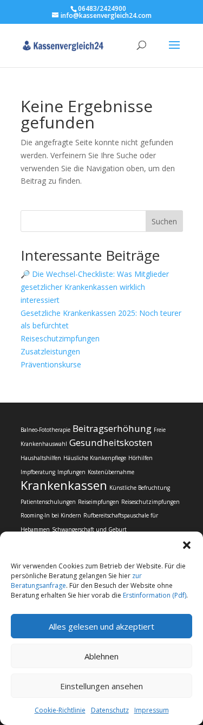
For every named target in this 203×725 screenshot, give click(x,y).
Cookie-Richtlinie (60, 710)
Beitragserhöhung (112, 428)
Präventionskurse (51, 364)
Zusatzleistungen (50, 351)
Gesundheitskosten (111, 442)
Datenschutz (110, 710)
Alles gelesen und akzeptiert (101, 626)
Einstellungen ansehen (101, 686)
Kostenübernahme (111, 472)
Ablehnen (101, 656)
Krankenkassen (64, 485)
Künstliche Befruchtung (139, 487)
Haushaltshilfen (41, 458)
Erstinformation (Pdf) (154, 595)
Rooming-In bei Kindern (51, 515)
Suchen (164, 221)
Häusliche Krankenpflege (94, 458)
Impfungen (71, 472)
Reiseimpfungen (98, 502)
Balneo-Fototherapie (45, 429)
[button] (186, 545)
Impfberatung (38, 472)
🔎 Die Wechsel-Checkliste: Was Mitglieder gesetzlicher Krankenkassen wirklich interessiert (95, 287)
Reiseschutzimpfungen (60, 338)
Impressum (151, 710)
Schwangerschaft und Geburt (89, 529)
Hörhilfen (140, 458)
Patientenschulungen (48, 502)
